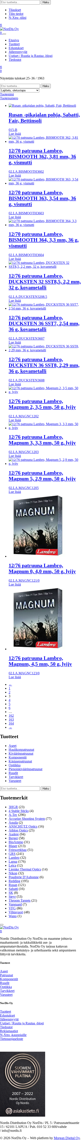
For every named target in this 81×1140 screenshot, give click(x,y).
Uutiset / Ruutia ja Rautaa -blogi (30, 56)
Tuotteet (14, 44)
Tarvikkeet (16, 777)
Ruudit (13, 773)
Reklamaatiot (9, 1031)
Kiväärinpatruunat (21, 753)
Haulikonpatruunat (21, 749)
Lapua (13, 861)
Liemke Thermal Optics (25, 869)
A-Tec (13, 815)
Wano (13, 916)
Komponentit (18, 757)
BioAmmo (16, 842)
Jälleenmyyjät (18, 52)
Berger (13, 838)
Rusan (13, 885)
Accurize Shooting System (27, 818)
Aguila (13, 822)
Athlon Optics (18, 830)
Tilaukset (15, 10)
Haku (46, 2)
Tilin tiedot (16, 14)
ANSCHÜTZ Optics (23, 826)
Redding (14, 881)
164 (11, 723)
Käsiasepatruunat (20, 761)
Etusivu (14, 40)
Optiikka (15, 765)
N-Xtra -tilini (17, 17)
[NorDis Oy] (9, 927)
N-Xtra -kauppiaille (13, 1035)
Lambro (14, 857)
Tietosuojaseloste (11, 1039)
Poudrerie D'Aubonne (24, 877)
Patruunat (6, 975)
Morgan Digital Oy (67, 1138)
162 (11, 715)
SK (11, 893)
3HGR (13, 807)
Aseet (12, 746)
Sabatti (13, 889)
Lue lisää (15, 134)
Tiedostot (15, 59)
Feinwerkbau (18, 850)
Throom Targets (19, 900)
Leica (12, 865)
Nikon (13, 873)
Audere (14, 834)
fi (1, 25)
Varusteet (15, 781)
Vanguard (15, 904)
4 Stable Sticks (19, 811)
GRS (12, 854)
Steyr (12, 896)
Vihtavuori (16, 912)
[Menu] (4, 34)
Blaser (13, 846)
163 (11, 719)
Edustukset (16, 48)
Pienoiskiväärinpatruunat (25, 769)
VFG (12, 908)
